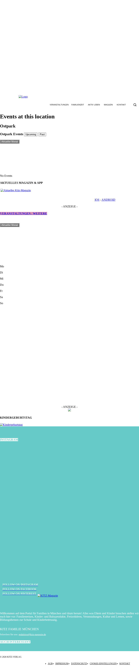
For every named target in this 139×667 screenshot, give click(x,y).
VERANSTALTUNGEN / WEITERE (23, 213)
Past (42, 134)
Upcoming (31, 134)
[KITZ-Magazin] (69, 601)
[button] (134, 105)
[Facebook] (58, 97)
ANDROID (108, 199)
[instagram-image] (23, 468)
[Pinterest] (75, 97)
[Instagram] (66, 97)
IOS (97, 199)
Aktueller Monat (9, 141)
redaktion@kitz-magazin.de (32, 634)
